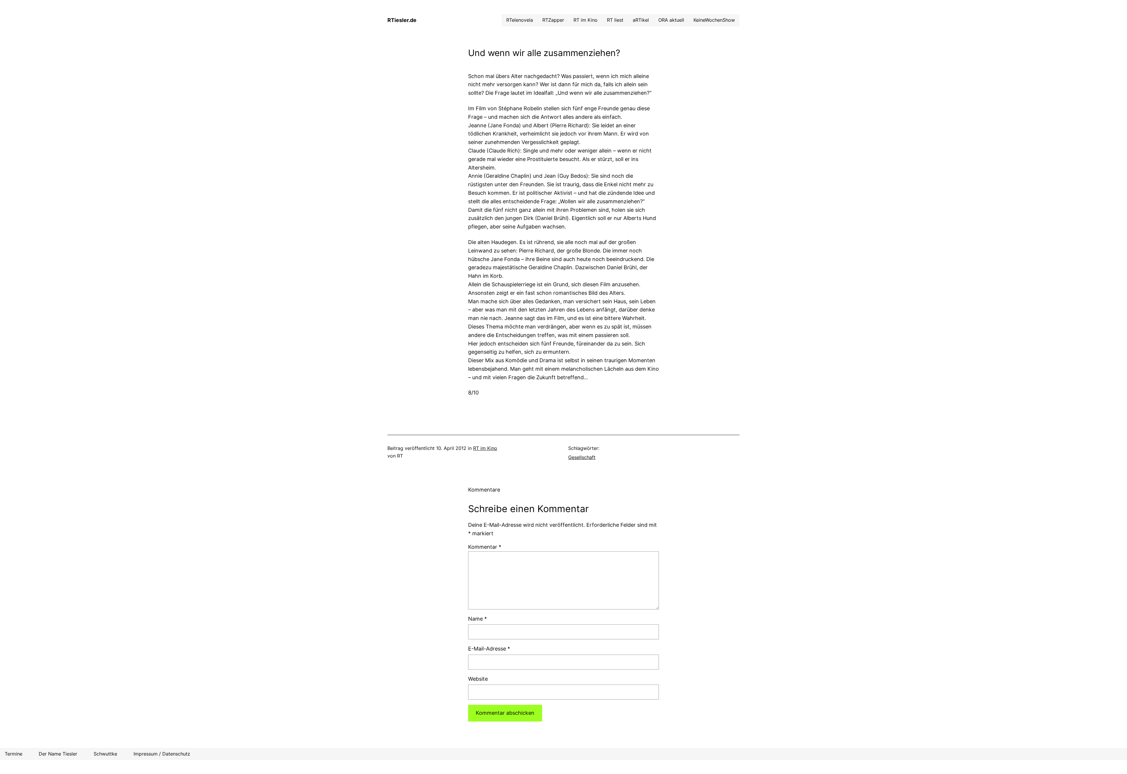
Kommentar (484, 547)
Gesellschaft (581, 457)
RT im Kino (485, 448)
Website (478, 679)
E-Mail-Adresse (489, 649)
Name (477, 619)
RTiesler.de (401, 20)
